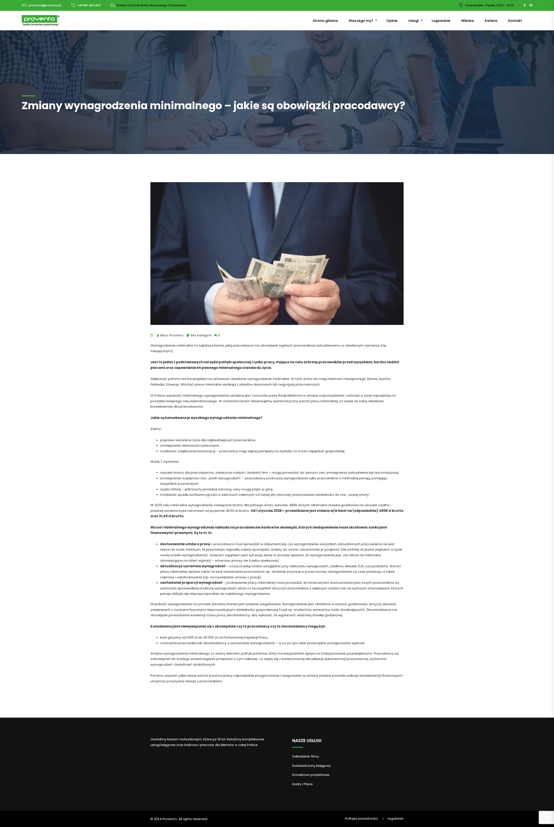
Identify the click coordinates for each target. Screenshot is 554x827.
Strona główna (325, 20)
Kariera (491, 20)
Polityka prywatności (361, 818)
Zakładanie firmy (305, 756)
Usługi (413, 20)
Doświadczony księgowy (311, 765)
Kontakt (515, 20)
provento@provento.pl (45, 5)
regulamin (396, 818)
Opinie (392, 20)
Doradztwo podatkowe (310, 774)
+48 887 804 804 (89, 5)
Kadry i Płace (302, 784)
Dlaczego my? (361, 20)
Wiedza (467, 20)
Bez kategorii (201, 335)
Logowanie (441, 20)
